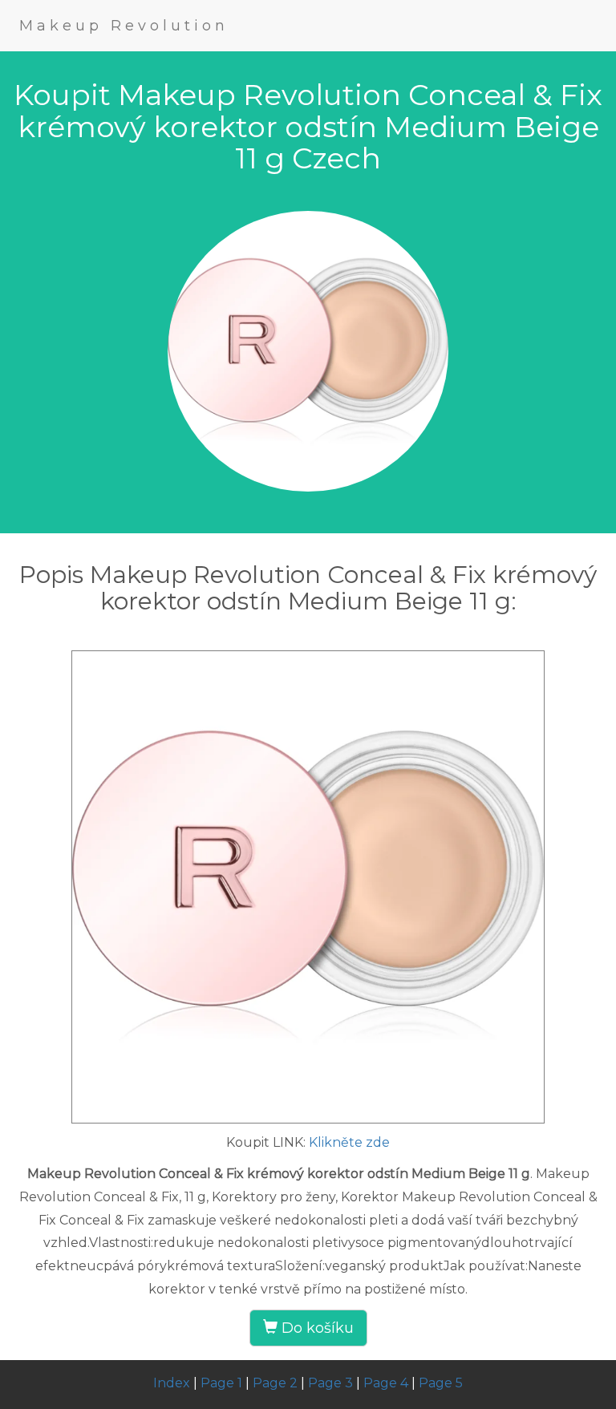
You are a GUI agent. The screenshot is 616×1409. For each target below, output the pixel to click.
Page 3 (330, 1383)
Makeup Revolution (124, 25)
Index (171, 1383)
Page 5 (441, 1383)
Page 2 (275, 1383)
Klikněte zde (349, 1142)
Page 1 (221, 1383)
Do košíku (316, 1328)
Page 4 (385, 1383)
